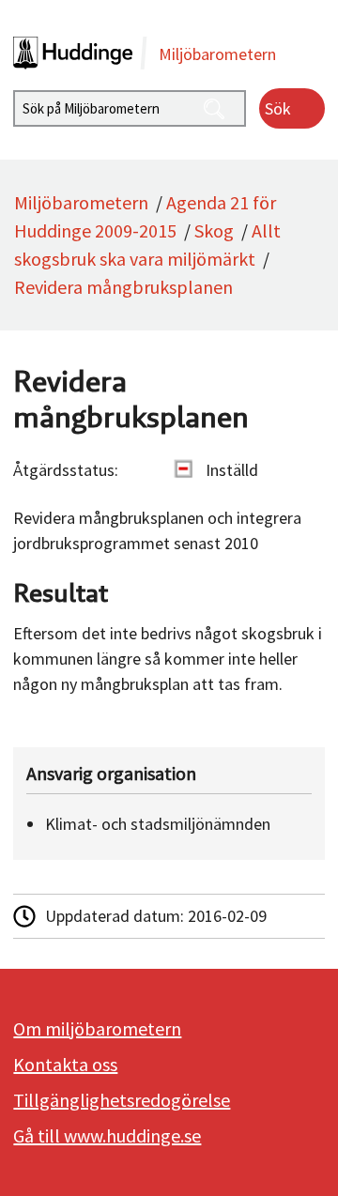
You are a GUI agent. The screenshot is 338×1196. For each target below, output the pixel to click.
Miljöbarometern (81, 202)
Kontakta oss (65, 1064)
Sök (278, 108)
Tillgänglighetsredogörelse (121, 1100)
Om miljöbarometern (97, 1028)
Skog (214, 230)
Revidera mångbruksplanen (123, 287)
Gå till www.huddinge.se (107, 1135)
